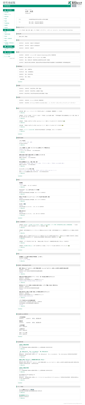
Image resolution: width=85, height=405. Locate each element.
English (78, 5)
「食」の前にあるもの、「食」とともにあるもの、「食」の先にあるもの (33, 351)
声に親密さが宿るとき (28, 245)
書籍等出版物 (7, 34)
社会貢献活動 (7, 54)
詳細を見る (22, 112)
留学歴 (6, 27)
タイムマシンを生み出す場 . (29, 129)
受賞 (6, 40)
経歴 (6, 20)
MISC (6, 36)
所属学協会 (7, 23)
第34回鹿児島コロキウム (24, 395)
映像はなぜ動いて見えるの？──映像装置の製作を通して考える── (32, 359)
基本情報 (6, 12)
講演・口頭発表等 (8, 38)
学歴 (6, 18)
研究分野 (6, 16)
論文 (6, 31)
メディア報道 (7, 56)
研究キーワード (8, 14)
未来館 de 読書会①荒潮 (24, 367)
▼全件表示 (20, 81)
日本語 (74, 5)
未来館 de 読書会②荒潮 (24, 344)
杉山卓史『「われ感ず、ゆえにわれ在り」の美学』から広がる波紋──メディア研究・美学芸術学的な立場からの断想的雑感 (48, 224)
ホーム (68, 5)
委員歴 (6, 25)
